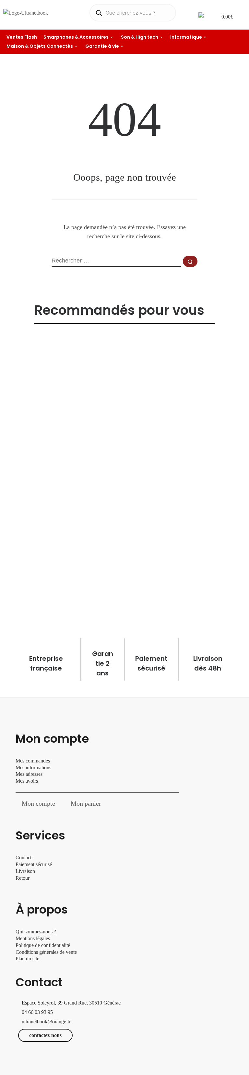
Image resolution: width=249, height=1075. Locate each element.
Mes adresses (29, 774)
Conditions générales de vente (46, 952)
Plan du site (27, 958)
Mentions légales (33, 938)
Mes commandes (33, 760)
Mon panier (86, 803)
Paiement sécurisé (34, 864)
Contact (23, 857)
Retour (23, 878)
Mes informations (33, 767)
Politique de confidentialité (43, 945)
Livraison (26, 871)
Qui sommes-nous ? (36, 931)
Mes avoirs (27, 781)
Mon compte (38, 803)
